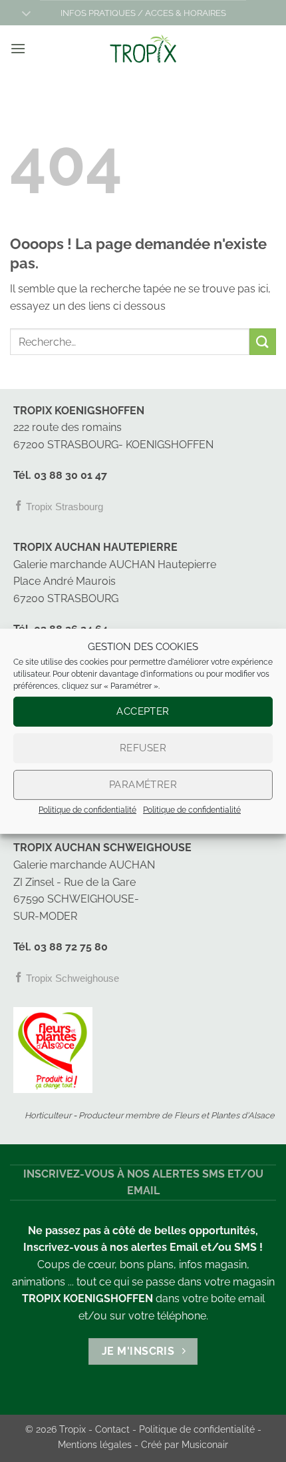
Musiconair (205, 1444)
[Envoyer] (262, 341)
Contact (112, 1429)
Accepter (143, 711)
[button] (18, 48)
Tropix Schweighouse (71, 978)
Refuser (143, 748)
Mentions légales (95, 1444)
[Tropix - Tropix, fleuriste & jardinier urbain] (143, 48)
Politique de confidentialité (87, 809)
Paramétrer (143, 785)
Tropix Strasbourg (63, 506)
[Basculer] (26, 14)
